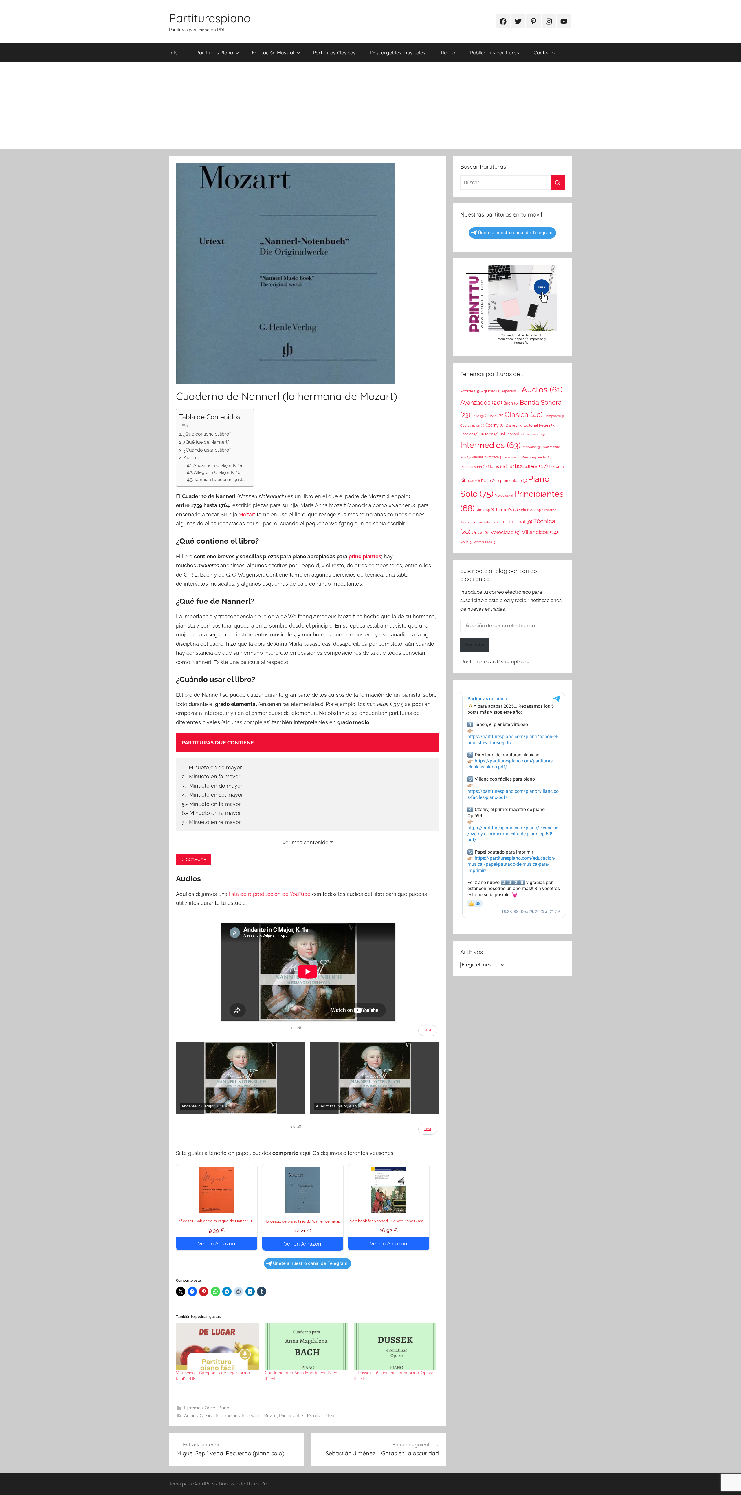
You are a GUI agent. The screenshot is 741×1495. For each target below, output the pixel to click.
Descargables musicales (397, 52)
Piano (223, 1407)
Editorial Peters (539, 425)
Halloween (535, 434)
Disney (514, 425)
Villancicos (540, 532)
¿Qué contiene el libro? (207, 434)
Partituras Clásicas (334, 52)
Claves (494, 415)
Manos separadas (536, 457)
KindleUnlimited (487, 457)
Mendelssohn (473, 467)
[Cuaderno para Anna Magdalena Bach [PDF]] (306, 1346)
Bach (511, 403)
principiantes (365, 556)
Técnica (313, 1415)
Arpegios (511, 391)
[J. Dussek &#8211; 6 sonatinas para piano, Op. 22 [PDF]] (395, 1346)
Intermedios (228, 1415)
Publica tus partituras (494, 52)
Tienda (447, 52)
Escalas (469, 434)
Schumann (530, 510)
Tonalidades (488, 522)
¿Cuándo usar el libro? (208, 450)
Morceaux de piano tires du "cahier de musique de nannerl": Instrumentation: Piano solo (339, 1221)
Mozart (247, 514)
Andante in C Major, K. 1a (217, 465)
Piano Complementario (504, 480)
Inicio (175, 52)
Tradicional (516, 521)
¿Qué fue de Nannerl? (206, 442)
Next (427, 1030)
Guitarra (488, 434)
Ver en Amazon (216, 1244)
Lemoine (511, 457)
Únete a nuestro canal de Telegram (310, 1263)
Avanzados (481, 402)
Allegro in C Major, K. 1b (217, 472)
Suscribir (475, 644)
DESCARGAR (193, 859)
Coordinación (472, 425)
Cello (478, 416)
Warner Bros (485, 542)
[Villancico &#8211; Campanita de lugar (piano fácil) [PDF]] (217, 1346)
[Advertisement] (370, 105)
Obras (210, 1407)
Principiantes (291, 1415)
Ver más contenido (305, 842)
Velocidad (506, 532)
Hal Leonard (511, 434)
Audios (191, 458)
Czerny (495, 425)
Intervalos (251, 1415)
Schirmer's (504, 509)
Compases (554, 416)
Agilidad (490, 391)
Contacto (544, 52)
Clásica (207, 1415)
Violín (466, 542)
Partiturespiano (210, 18)
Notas (496, 466)
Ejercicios (193, 1407)
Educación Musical (273, 52)
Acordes (470, 391)
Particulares (527, 466)
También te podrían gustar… (221, 479)
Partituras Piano (214, 52)
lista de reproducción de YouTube (270, 894)
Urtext (329, 1415)
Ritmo (483, 510)
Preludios (504, 495)
